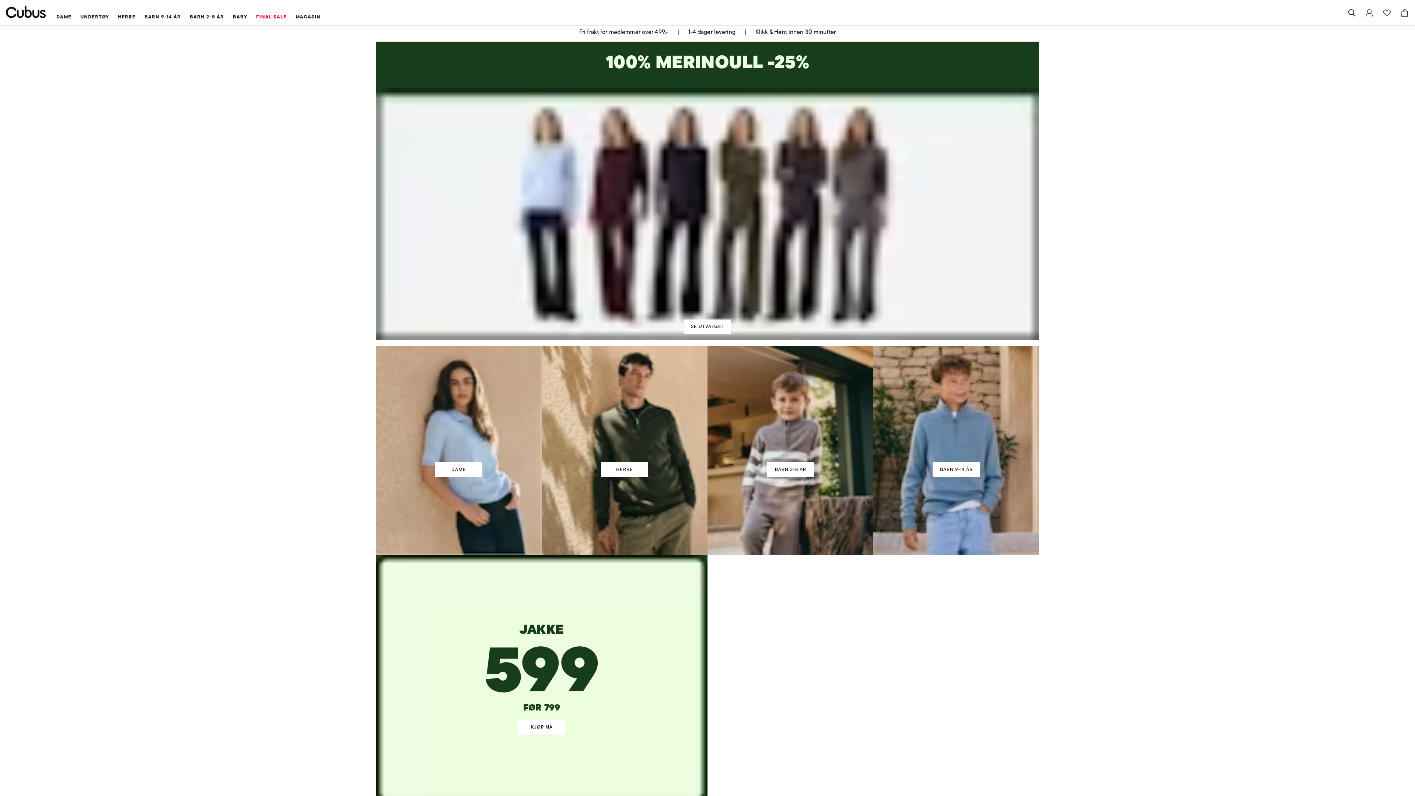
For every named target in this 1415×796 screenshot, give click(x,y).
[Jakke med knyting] (542, 649)
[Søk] (1351, 12)
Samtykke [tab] (599, 335)
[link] (1369, 12)
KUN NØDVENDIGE (604, 452)
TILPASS (704, 452)
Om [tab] (816, 335)
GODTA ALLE (811, 452)
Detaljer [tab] (707, 335)
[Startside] (26, 12)
